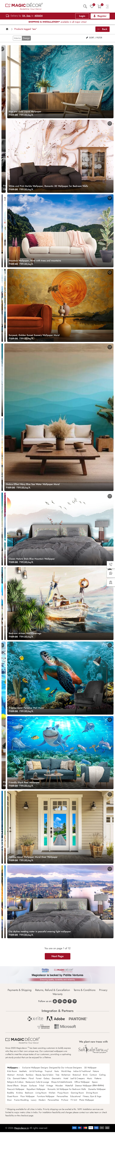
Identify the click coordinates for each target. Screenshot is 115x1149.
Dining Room (92, 1092)
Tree (57, 1074)
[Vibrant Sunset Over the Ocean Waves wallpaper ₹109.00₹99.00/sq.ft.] (2, 454)
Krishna (19, 1092)
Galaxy (47, 1078)
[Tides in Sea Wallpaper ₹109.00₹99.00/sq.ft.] (2, 379)
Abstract (10, 1074)
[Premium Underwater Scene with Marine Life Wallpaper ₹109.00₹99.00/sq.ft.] (2, 827)
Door (9, 1099)
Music (89, 1078)
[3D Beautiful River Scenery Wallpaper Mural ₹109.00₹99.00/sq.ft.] (2, 305)
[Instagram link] (60, 1001)
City (9, 1078)
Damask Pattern (20, 1078)
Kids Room (12, 1071)
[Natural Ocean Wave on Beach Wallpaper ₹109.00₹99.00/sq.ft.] (2, 529)
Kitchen (52, 1092)
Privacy (103, 990)
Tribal (41, 1085)
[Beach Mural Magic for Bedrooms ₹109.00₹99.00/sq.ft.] (2, 901)
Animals (20, 1074)
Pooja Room (63, 1092)
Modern (42, 1099)
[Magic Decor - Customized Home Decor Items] (24, 6)
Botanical (77, 1074)
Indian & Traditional (82, 1071)
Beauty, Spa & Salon (44, 1074)
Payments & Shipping (19, 990)
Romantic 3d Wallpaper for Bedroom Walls (67, 1089)
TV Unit (74, 1099)
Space (94, 1081)
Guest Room (12, 1096)
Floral (31, 1078)
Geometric (56, 1078)
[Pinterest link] (74, 1001)
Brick (85, 1074)
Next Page (58, 956)
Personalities (62, 1096)
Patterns (97, 1078)
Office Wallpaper (82, 1081)
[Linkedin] (65, 1001)
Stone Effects (13, 1085)
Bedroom (29, 1092)
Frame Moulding (21, 1099)
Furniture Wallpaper (46, 1096)
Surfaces (33, 1085)
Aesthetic (23, 1071)
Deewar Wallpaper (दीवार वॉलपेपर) (89, 1085)
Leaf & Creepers (77, 1078)
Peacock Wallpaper (15, 1089)
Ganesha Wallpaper (97, 1089)
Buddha (10, 1092)
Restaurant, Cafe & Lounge (37, 1081)
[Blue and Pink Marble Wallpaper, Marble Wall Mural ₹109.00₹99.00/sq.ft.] (5, 603)
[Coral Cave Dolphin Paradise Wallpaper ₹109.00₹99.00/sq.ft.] (2, 603)
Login (82, 16)
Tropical (48, 1071)
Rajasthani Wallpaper (36, 1089)
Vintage (49, 1085)
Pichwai (64, 1099)
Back (104, 29)
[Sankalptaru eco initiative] (93, 1049)
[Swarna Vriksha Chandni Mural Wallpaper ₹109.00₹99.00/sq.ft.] (5, 305)
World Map (66, 1071)
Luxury (33, 1099)
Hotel (65, 1078)
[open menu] (107, 6)
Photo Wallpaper (86, 1099)
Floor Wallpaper (27, 1096)
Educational (75, 1096)
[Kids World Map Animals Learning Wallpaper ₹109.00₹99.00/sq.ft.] (5, 230)
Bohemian (66, 1074)
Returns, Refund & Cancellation (52, 990)
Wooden (59, 1085)
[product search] (85, 6)
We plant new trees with (93, 1042)
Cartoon (93, 1074)
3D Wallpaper (90, 1067)
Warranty (58, 994)
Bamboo (29, 1074)
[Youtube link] (55, 1001)
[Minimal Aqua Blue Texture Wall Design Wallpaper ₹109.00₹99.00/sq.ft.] (5, 827)
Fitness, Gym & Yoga (92, 1096)
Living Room (41, 1092)
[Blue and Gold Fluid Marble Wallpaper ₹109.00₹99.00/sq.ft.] (2, 230)
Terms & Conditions (84, 990)
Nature (96, 1071)
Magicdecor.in (21, 1128)
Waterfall (69, 1085)
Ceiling (102, 1074)
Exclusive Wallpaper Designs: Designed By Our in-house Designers (52, 1067)
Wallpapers (12, 1067)
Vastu (56, 1071)
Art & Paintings (36, 1071)
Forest (38, 1078)
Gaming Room (77, 1092)
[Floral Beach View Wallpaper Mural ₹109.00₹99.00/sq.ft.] (5, 529)
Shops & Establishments (61, 1081)
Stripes (24, 1085)
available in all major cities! (57, 22)
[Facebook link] (70, 1001)
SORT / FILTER (95, 37)
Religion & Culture (15, 1081)
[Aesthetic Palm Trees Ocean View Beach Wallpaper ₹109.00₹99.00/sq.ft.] (5, 901)
